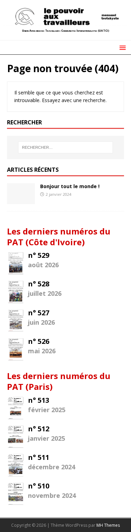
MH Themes (108, 525)
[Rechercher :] (65, 147)
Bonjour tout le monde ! (70, 186)
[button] (121, 47)
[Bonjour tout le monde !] (21, 199)
